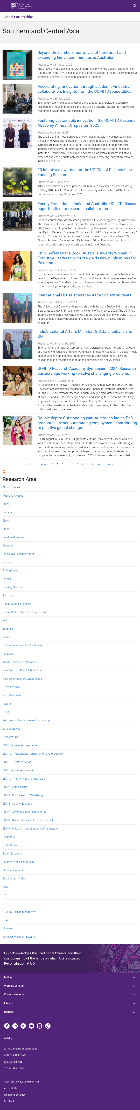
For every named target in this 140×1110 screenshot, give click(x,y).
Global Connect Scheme (17, 603)
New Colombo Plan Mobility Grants (24, 670)
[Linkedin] (15, 1026)
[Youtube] (31, 1026)
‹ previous (43, 464)
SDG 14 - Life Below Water (18, 770)
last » (110, 464)
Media (8, 977)
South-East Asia (12, 853)
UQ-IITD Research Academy (19, 911)
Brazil (6, 504)
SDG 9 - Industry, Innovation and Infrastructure (30, 828)
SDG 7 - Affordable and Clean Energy (24, 812)
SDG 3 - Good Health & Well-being (23, 795)
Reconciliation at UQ (19, 963)
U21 (5, 895)
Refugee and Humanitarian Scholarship (26, 720)
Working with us (14, 985)
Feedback (9, 1101)
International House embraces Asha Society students (84, 295)
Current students (14, 994)
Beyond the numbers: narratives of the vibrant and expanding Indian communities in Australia (82, 55)
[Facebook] (7, 1026)
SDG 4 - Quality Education (18, 803)
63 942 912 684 (18, 1055)
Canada (7, 512)
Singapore (9, 837)
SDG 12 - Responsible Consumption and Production (33, 753)
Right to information (14, 1094)
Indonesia (8, 628)
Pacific (7, 703)
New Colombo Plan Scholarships (22, 678)
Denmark (8, 545)
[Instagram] (39, 1026)
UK (4, 903)
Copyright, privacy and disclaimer (21, 1081)
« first (30, 464)
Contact (8, 1012)
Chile (6, 520)
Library (8, 1003)
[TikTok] (48, 1026)
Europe (7, 562)
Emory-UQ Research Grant (18, 554)
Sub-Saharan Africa (14, 878)
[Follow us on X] (23, 1026)
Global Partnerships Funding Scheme (25, 612)
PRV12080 (18, 1068)
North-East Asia (12, 695)
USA (5, 920)
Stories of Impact (13, 870)
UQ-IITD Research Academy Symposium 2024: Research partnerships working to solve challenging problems (87, 371)
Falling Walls (10, 570)
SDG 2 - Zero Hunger (15, 787)
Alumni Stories (11, 487)
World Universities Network (19, 936)
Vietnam (8, 928)
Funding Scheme (13, 587)
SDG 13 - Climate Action (17, 762)
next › (100, 464)
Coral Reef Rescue (13, 537)
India (6, 620)
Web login (9, 1038)
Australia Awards (13, 495)
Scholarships (10, 737)
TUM (6, 886)
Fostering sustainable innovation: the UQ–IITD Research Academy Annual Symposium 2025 (87, 123)
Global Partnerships (18, 17)
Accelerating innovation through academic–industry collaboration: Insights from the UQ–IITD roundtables (84, 89)
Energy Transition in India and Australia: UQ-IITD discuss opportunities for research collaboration (87, 206)
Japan (6, 637)
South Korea (10, 845)
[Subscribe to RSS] (4, 471)
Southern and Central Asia (18, 862)
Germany (8, 595)
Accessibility (10, 1088)
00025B (17, 1062)
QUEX (6, 712)
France (7, 578)
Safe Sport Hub (11, 728)
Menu (5, 6)
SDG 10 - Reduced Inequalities (21, 745)
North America (11, 687)
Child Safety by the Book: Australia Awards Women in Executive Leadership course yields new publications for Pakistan (87, 258)
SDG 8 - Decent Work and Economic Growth (28, 820)
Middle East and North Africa (20, 662)
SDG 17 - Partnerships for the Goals (24, 778)
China (6, 529)
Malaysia (8, 653)
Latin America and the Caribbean (22, 645)
